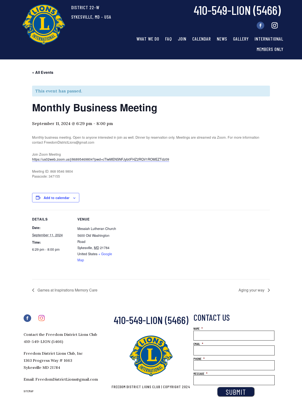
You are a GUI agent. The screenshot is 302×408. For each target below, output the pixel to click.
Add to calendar (56, 197)
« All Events (42, 72)
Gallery (241, 39)
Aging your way (252, 290)
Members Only (270, 49)
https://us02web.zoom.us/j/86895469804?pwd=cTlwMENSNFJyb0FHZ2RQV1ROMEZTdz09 (100, 159)
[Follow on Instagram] (274, 25)
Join (182, 39)
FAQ (168, 39)
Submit (236, 391)
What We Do (147, 39)
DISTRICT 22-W (85, 7)
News (222, 39)
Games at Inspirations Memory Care (67, 290)
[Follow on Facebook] (260, 25)
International (269, 39)
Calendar (201, 39)
